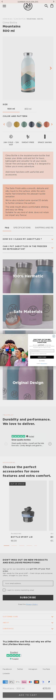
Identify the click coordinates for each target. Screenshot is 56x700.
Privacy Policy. (44, 363)
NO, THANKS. (42, 360)
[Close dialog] (54, 336)
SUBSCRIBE (42, 357)
